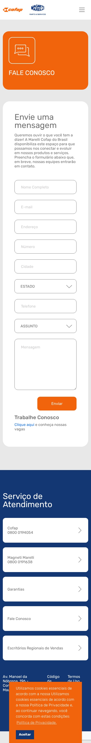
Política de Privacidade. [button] (37, 722)
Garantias (15, 589)
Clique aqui (24, 424)
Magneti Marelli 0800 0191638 (20, 559)
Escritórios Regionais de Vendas (35, 648)
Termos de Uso (74, 678)
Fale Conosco (19, 618)
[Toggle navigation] (82, 9)
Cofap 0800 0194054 (20, 530)
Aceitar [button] (25, 734)
